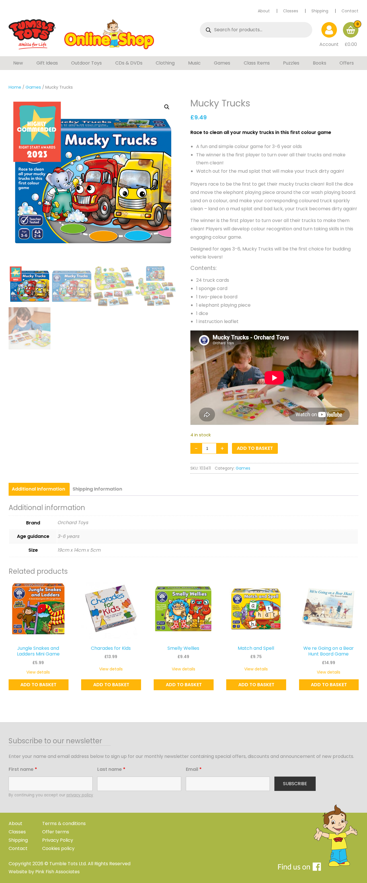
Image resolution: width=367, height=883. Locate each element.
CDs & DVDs (128, 63)
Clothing (165, 63)
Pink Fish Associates (57, 871)
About (264, 11)
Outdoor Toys (86, 63)
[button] (167, 107)
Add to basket (255, 448)
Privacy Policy (57, 840)
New (18, 63)
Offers (346, 63)
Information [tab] (38, 489)
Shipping (319, 11)
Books (319, 63)
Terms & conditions (64, 823)
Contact (349, 11)
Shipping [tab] (97, 489)
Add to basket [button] (38, 684)
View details (38, 672)
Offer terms (55, 831)
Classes (290, 11)
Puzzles (291, 63)
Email (194, 769)
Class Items (257, 63)
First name (23, 769)
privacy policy (80, 795)
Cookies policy (58, 848)
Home (15, 87)
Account (329, 44)
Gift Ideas (47, 63)
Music (194, 63)
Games (222, 63)
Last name (111, 769)
